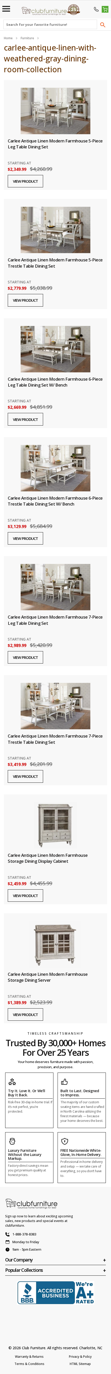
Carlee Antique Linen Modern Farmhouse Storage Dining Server (48, 977)
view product (25, 181)
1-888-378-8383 (24, 1234)
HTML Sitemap (80, 1364)
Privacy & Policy (80, 1356)
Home (8, 38)
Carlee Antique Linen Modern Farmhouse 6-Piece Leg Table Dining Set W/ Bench (55, 382)
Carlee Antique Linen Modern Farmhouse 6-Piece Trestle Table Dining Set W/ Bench (55, 501)
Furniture (27, 38)
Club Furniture (33, 1347)
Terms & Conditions (29, 1364)
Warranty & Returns (29, 1356)
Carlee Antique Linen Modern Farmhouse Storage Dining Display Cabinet (48, 858)
